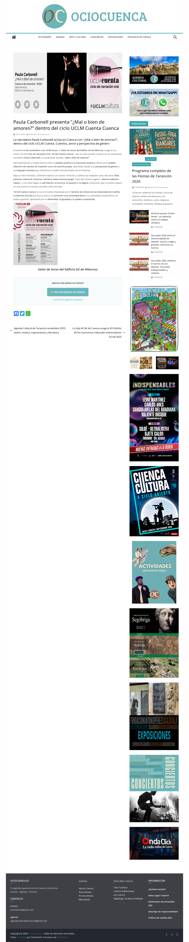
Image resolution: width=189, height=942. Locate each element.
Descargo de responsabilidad (163, 911)
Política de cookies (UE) (160, 917)
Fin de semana (86, 895)
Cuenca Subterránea (124, 891)
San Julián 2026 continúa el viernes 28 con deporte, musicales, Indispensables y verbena (163, 266)
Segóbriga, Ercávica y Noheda (128, 898)
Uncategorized (20, 115)
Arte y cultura (77, 37)
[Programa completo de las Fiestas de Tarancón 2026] (154, 141)
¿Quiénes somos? (157, 889)
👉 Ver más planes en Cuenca (68, 292)
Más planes (84, 899)
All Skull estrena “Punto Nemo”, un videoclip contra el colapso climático (162, 218)
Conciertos (97, 37)
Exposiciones (115, 37)
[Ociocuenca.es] (13, 37)
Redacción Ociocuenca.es (39, 134)
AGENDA (60, 37)
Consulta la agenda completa (67, 299)
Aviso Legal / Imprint (158, 895)
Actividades (44, 37)
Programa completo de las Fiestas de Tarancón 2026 (152, 176)
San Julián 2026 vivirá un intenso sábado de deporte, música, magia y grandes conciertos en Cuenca (163, 241)
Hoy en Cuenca (86, 888)
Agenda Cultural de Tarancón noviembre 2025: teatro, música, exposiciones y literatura (40, 330)
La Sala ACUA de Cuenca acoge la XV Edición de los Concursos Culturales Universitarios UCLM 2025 (97, 332)
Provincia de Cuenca (139, 37)
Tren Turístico (120, 887)
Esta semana (85, 892)
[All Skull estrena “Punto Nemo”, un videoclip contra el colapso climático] (139, 220)
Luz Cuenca (119, 894)
